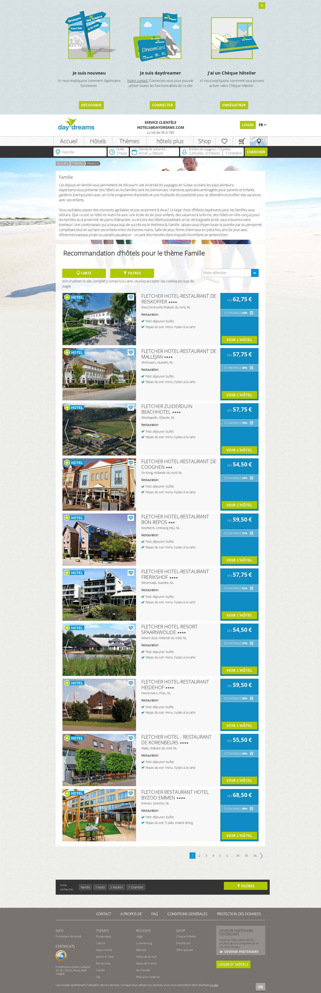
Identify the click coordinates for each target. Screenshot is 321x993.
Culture (100, 943)
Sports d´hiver (105, 957)
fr (261, 124)
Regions (143, 930)
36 (255, 856)
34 (238, 856)
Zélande (141, 950)
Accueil (69, 141)
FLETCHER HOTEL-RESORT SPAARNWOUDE (169, 629)
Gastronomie (104, 950)
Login (248, 124)
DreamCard (183, 943)
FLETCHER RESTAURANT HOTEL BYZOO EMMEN (175, 795)
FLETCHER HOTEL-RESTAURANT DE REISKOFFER (178, 298)
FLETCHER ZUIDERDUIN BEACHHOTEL (166, 409)
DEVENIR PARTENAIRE (240, 951)
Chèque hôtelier (186, 936)
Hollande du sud (146, 957)
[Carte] (258, 141)
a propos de (131, 913)
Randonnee (103, 963)
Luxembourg (144, 943)
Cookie (214, 985)
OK (260, 986)
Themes (102, 930)
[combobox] (230, 273)
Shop (204, 141)
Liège (139, 936)
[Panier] (241, 141)
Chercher (256, 152)
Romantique (103, 936)
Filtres (134, 273)
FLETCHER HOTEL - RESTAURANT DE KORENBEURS (176, 739)
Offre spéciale (184, 950)
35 (246, 856)
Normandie (143, 970)
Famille (93, 163)
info (59, 930)
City (98, 977)
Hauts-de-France (146, 963)
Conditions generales (187, 913)
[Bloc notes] (224, 141)
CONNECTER (162, 105)
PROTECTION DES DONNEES (239, 913)
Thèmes (129, 141)
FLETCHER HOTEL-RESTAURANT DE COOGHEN (178, 464)
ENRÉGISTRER (234, 105)
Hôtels (98, 141)
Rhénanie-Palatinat (148, 977)
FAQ (154, 913)
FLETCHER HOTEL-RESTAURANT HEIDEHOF (175, 684)
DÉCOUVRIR (91, 105)
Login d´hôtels (233, 964)
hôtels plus (170, 141)
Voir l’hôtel (239, 339)
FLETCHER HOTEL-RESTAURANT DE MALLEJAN (178, 354)
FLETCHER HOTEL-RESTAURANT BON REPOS (175, 519)
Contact (103, 913)
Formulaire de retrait (68, 936)
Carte (85, 273)
